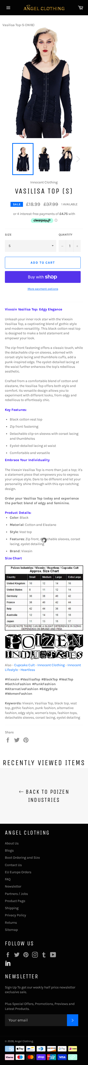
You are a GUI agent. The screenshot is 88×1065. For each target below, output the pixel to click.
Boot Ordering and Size (22, 857)
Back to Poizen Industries (46, 795)
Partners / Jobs (16, 894)
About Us (12, 843)
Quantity (65, 234)
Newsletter (13, 886)
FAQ (8, 879)
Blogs (9, 850)
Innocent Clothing (51, 665)
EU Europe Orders (18, 872)
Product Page (15, 901)
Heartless (28, 670)
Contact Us (13, 865)
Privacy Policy (15, 915)
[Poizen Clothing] (44, 660)
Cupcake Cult (24, 665)
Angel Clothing (24, 1041)
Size (8, 234)
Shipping (12, 908)
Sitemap (11, 930)
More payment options (43, 288)
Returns (11, 922)
